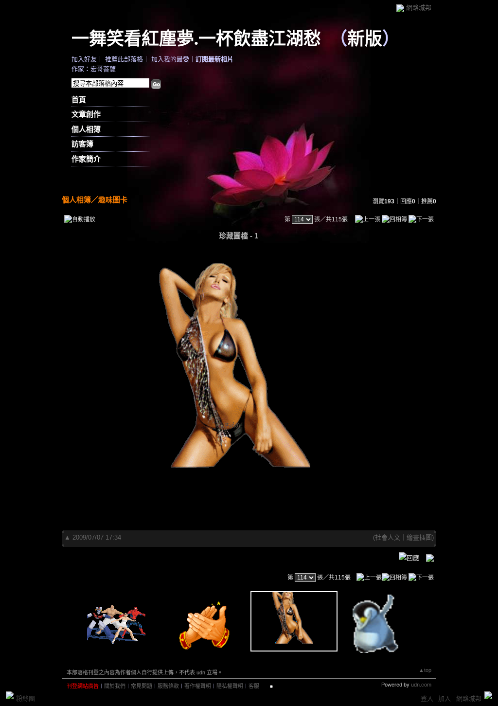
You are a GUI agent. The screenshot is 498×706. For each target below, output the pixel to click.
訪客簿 (82, 144)
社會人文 (387, 537)
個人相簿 (86, 129)
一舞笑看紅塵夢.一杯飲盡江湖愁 (196, 38)
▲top (425, 670)
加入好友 (84, 59)
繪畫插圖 (419, 537)
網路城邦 (418, 7)
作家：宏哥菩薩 (93, 68)
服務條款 (168, 686)
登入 (427, 698)
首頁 (78, 99)
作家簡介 (86, 159)
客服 (254, 686)
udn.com (421, 685)
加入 (444, 698)
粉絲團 (25, 698)
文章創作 (86, 114)
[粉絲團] (10, 695)
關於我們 (114, 686)
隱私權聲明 (229, 686)
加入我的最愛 (170, 59)
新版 (364, 38)
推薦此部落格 (124, 59)
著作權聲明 (197, 686)
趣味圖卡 (112, 200)
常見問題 (141, 686)
